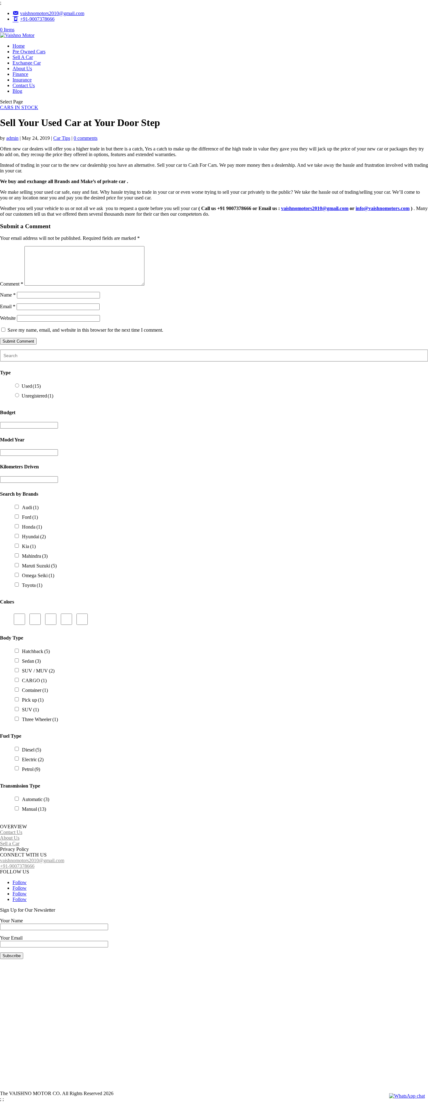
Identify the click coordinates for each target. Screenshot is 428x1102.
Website (8, 318)
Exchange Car (27, 63)
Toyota (32, 585)
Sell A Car (23, 57)
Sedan (31, 661)
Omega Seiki (38, 575)
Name (8, 295)
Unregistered (37, 395)
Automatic (35, 799)
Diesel (31, 749)
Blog (17, 91)
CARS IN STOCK (19, 107)
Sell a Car (9, 843)
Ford (30, 517)
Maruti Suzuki (39, 565)
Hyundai (34, 536)
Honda (32, 527)
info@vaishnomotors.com (383, 208)
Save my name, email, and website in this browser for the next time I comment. (85, 330)
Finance (20, 74)
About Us (22, 68)
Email (7, 306)
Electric (33, 759)
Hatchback (36, 651)
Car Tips (61, 138)
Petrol (31, 769)
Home (19, 46)
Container (35, 690)
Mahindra (35, 556)
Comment (11, 284)
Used (31, 386)
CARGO (34, 680)
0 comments (85, 138)
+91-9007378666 (17, 866)
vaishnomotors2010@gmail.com (314, 208)
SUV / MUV (38, 670)
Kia (29, 546)
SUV (30, 709)
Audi (30, 507)
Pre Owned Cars (29, 51)
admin (12, 138)
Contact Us (24, 85)
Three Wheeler (40, 719)
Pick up (33, 700)
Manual (34, 809)
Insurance (22, 79)
